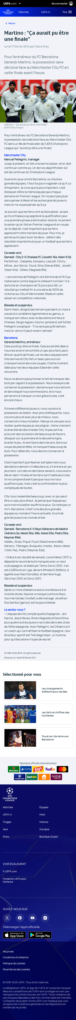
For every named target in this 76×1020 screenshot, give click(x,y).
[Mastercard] (62, 769)
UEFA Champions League (8, 12)
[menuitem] (26, 12)
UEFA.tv (7, 814)
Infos (42, 814)
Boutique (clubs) (48, 836)
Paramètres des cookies (16, 969)
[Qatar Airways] (56, 777)
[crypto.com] (19, 777)
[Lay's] (38, 769)
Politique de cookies (14, 963)
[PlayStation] (26, 769)
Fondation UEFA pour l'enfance (14, 880)
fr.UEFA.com (10, 871)
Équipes (43, 807)
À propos (44, 829)
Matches (8, 807)
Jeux (5, 829)
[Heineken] (13, 769)
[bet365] (32, 777)
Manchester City (15, 155)
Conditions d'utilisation (16, 957)
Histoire (43, 822)
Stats (6, 836)
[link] (23, 12)
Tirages (7, 822)
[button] (66, 12)
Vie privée (8, 951)
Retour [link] (11, 23)
